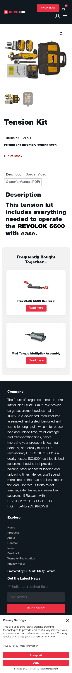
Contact (12, 543)
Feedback (13, 553)
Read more (36, 308)
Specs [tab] (30, 174)
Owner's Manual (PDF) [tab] (23, 182)
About (11, 538)
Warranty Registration (21, 558)
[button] (64, 16)
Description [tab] (14, 174)
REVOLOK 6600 (41, 226)
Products (13, 533)
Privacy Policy (16, 564)
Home (11, 527)
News (11, 548)
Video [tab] (42, 174)
